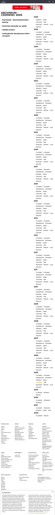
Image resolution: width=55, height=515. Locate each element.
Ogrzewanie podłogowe (34, 462)
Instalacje (3, 443)
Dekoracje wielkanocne (6, 465)
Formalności (4, 435)
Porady (2, 426)
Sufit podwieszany (19, 436)
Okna (2, 431)
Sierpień (39, 20)
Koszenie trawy (46, 435)
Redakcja (40, 481)
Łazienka (31, 428)
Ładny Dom (17, 455)
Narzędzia (17, 431)
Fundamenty (4, 440)
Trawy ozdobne (45, 448)
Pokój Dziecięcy (5, 458)
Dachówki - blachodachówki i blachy (15, 21)
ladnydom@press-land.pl (43, 477)
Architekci (3, 462)
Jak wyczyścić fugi (46, 462)
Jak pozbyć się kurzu (47, 463)
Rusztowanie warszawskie (18, 434)
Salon (30, 426)
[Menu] (53, 1)
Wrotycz (44, 443)
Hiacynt (2, 477)
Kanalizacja (31, 467)
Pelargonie (3, 489)
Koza (30, 461)
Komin (2, 429)
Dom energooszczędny (34, 468)
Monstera (44, 426)
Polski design (4, 464)
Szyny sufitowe (32, 464)
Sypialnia (31, 429)
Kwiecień (39, 24)
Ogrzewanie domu (5, 438)
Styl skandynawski (33, 438)
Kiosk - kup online (21, 7)
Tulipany (3, 481)
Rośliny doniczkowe (47, 431)
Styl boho (31, 437)
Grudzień (39, 32)
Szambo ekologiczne (20, 439)
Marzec (45, 24)
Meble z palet (45, 434)
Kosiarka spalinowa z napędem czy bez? (47, 446)
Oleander (3, 483)
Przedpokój (31, 432)
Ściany (2, 441)
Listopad (47, 32)
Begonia (3, 478)
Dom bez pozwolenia (33, 455)
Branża (20, 478)
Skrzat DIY (44, 455)
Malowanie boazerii (19, 432)
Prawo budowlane (33, 456)
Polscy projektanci (5, 461)
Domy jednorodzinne (24, 477)
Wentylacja (31, 465)
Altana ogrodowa (46, 428)
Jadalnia (30, 434)
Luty (51, 24)
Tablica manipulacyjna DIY (47, 470)
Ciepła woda (4, 437)
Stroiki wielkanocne (5, 467)
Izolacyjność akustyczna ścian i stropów (16, 34)
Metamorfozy (32, 435)
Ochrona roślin (45, 432)
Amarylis (3, 484)
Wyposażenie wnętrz (6, 456)
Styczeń (38, 27)
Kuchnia (30, 431)
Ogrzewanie (31, 459)
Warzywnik (44, 438)
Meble (2, 455)
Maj (45, 22)
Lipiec (45, 20)
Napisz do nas (41, 480)
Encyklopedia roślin (46, 440)
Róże (2, 480)
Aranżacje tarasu (46, 437)
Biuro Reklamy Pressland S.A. (45, 478)
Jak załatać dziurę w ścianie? (47, 460)
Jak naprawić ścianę (47, 466)
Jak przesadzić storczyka (46, 457)
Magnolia (44, 444)
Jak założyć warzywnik (47, 465)
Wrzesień (48, 34)
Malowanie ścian (19, 429)
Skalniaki (44, 429)
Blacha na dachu (18, 438)
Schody (2, 428)
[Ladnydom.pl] (3, 1)
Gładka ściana (8, 30)
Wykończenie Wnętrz (20, 428)
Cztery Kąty (17, 456)
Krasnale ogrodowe (46, 441)
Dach (2, 434)
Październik (40, 34)
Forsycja (3, 487)
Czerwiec (39, 22)
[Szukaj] (49, 1)
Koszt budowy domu (6, 432)
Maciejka (3, 486)
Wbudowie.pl (32, 458)
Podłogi (16, 426)
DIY (43, 468)
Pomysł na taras (23, 480)
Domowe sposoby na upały (14, 26)
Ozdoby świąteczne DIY (6, 459)
